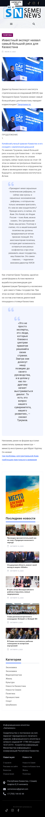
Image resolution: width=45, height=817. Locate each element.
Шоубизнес (11, 705)
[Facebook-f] (38, 3)
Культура (10, 682)
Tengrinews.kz (24, 104)
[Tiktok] (29, 3)
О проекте (7, 763)
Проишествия (12, 697)
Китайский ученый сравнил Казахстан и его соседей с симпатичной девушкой (22, 145)
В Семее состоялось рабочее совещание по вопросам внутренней (20, 643)
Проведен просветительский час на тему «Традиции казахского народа (21, 540)
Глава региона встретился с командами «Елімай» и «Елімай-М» (22, 617)
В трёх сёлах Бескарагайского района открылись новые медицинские (20, 591)
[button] (11, 24)
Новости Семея (13, 690)
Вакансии (7, 770)
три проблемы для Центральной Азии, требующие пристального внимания (20, 458)
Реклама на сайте (10, 766)
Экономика (11, 667)
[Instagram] (33, 3)
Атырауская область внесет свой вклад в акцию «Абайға (22, 566)
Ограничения (8, 774)
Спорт (9, 701)
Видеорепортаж (14, 675)
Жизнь (9, 678)
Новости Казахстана (16, 686)
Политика (7, 35)
